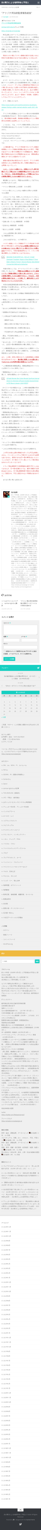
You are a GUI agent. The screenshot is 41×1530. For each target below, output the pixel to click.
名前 (5, 636)
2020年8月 (6, 1411)
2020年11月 (7, 1397)
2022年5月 (6, 1314)
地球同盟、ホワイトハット (12, 885)
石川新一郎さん (8, 913)
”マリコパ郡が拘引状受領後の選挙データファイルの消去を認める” (28, 603)
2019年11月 (7, 1453)
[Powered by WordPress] (13, 1519)
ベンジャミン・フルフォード (13, 862)
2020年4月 (6, 1430)
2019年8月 (6, 1467)
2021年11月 (7, 1342)
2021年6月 (6, 1365)
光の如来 (5, 17)
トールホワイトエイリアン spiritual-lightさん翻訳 (9, 603)
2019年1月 (6, 1499)
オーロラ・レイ (8, 816)
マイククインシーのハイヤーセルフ (15, 867)
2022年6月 (6, 1310)
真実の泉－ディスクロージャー (13, 908)
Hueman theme (30, 1519)
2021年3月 (6, 1379)
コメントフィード (9, 939)
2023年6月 (6, 1255)
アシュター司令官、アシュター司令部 (16, 807)
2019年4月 (6, 1485)
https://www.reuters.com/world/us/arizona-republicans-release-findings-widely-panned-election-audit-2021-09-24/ (19, 107)
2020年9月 (6, 1407)
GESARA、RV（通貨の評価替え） (14, 774)
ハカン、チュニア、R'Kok (11, 839)
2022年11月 (7, 1287)
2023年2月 (6, 1273)
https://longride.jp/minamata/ (10, 31)
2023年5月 (6, 1259)
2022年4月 (6, 1319)
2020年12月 (7, 1393)
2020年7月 (6, 1416)
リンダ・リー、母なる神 (11, 881)
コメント (7, 623)
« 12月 (3, 717)
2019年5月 (6, 1480)
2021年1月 (6, 1388)
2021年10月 (7, 1347)
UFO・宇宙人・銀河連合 (11, 798)
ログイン (6, 930)
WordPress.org (8, 944)
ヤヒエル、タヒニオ (10, 876)
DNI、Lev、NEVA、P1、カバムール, (15, 765)
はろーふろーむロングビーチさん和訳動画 (17, 802)
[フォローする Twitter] (38, 668)
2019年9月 (6, 1462)
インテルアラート (9, 811)
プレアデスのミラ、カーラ (12, 857)
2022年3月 (6, 1324)
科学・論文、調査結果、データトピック (14, 1133)
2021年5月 (6, 1370)
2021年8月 (6, 1356)
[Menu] (38, 2)
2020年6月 (6, 1421)
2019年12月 (7, 1448)
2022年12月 (7, 1282)
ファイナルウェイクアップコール (14, 848)
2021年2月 (6, 1384)
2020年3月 (6, 1434)
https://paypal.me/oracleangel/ (11, 754)
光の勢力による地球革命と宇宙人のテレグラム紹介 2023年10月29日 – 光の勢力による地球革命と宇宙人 (20, 1206)
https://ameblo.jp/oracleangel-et (11, 1121)
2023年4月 (6, 1264)
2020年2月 (6, 1439)
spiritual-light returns (8, 27)
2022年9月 (6, 1296)
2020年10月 (7, 1402)
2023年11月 (7, 1231)
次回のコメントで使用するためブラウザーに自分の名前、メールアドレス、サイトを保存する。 (20, 652)
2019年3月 (6, 1490)
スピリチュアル (8, 825)
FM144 (5, 770)
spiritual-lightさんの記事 (10, 7)
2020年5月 (6, 1425)
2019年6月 (6, 1476)
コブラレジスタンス (10, 821)
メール (24, 636)
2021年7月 (6, 1361)
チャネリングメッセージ (11, 830)
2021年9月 (6, 1351)
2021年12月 (7, 1338)
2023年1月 (6, 1278)
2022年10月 (7, 1291)
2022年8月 (6, 1301)
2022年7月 (6, 1305)
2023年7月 (6, 1250)
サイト (5, 644)
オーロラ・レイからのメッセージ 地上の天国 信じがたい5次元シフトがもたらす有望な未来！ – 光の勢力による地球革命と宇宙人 (19, 1194)
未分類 (5, 904)
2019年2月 (6, 1494)
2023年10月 (7, 1236)
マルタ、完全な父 (9, 871)
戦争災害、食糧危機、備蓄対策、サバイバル (18, 894)
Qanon (5, 784)
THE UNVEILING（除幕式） (12, 793)
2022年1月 (6, 1333)
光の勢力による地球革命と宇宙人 (15, 2)
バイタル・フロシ (9, 844)
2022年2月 (6, 1328)
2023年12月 (7, 1227)
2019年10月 (7, 1457)
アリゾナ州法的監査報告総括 (11, 23)
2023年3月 (6, 1268)
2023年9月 (6, 1241)
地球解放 (6, 890)
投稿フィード (7, 935)
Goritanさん (7, 779)
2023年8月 (6, 1245)
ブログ (5, 853)
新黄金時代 (7, 899)
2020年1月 (6, 1444)
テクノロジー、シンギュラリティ (14, 834)
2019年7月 (6, 1471)
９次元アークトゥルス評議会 (13, 917)
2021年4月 (6, 1374)
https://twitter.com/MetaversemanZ (12, 1115)
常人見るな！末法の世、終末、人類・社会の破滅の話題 (20, 1152)
